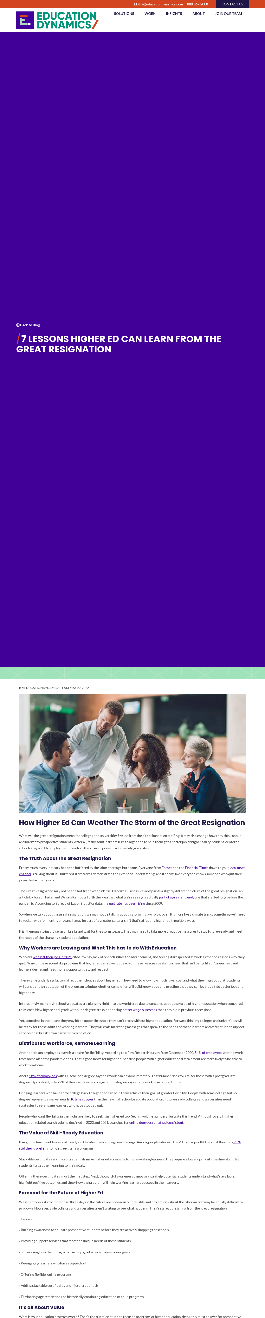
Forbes (167, 867)
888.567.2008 (197, 4)
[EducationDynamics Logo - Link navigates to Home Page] (61, 20)
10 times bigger (82, 1099)
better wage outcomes (139, 1010)
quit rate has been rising (127, 903)
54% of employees (208, 1052)
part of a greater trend (176, 897)
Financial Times (196, 867)
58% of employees (43, 1076)
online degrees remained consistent (156, 1122)
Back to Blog (30, 325)
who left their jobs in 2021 (52, 957)
